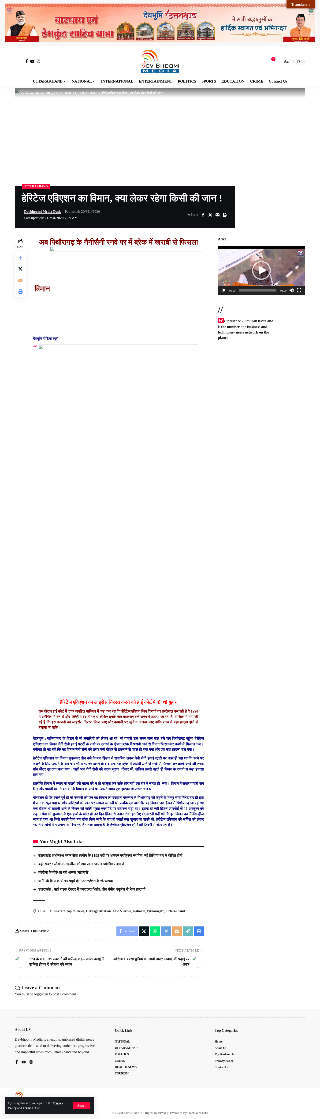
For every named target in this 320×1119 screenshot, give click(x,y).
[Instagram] (38, 61)
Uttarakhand (175, 911)
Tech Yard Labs (198, 1113)
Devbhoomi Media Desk (42, 211)
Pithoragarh (155, 911)
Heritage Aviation (98, 911)
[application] (261, 270)
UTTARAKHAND (36, 186)
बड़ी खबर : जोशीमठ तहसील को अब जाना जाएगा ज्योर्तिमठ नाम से (81, 864)
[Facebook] (26, 61)
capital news (75, 911)
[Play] (224, 290)
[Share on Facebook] (203, 215)
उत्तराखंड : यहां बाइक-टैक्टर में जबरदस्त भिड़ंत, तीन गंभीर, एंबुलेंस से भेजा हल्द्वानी (91, 889)
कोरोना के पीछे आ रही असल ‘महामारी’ (63, 872)
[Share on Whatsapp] (155, 931)
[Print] (224, 215)
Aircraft (59, 911)
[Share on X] (210, 215)
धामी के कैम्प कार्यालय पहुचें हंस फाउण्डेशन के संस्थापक (75, 881)
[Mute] (291, 290)
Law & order (122, 911)
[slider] (257, 290)
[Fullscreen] (299, 290)
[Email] (217, 215)
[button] (81, 1105)
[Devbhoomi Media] (160, 61)
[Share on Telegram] (166, 931)
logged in (41, 994)
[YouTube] (32, 61)
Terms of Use (31, 1108)
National (139, 911)
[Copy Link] (188, 931)
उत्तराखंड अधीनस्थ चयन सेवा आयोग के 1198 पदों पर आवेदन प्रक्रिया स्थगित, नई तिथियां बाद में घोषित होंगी (110, 855)
